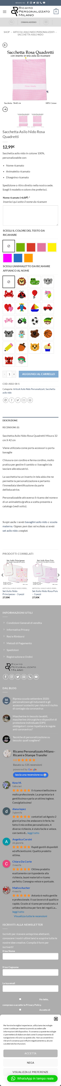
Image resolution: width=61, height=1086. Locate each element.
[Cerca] (11, 22)
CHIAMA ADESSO (29, 22)
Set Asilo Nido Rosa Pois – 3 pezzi (45, 593)
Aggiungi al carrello (38, 374)
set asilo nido (10, 530)
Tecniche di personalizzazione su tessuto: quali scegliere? (31, 738)
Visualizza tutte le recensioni (30, 916)
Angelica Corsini (22, 839)
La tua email (9, 983)
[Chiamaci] (41, 3)
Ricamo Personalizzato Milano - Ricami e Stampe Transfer (34, 753)
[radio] (9, 246)
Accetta (30, 1053)
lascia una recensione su (29, 774)
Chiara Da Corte (22, 861)
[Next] (58, 582)
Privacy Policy (33, 1004)
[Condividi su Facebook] (12, 400)
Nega (30, 1062)
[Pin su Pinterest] (30, 400)
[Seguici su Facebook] (28, 3)
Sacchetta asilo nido (30, 34)
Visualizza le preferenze (30, 1071)
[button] (56, 1019)
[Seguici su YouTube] (44, 3)
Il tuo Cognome (10, 967)
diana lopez (19, 809)
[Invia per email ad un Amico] (24, 400)
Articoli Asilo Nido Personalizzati (34, 32)
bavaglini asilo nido (36, 522)
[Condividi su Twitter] (18, 400)
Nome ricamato (16, 197)
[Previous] (3, 582)
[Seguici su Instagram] (31, 3)
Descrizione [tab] (10, 420)
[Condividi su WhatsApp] (5, 400)
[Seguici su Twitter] (34, 3)
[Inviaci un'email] (38, 3)
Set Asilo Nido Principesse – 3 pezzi (13, 593)
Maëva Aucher (21, 887)
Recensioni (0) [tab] (11, 427)
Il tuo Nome (9, 951)
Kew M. (17, 782)
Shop (7, 32)
